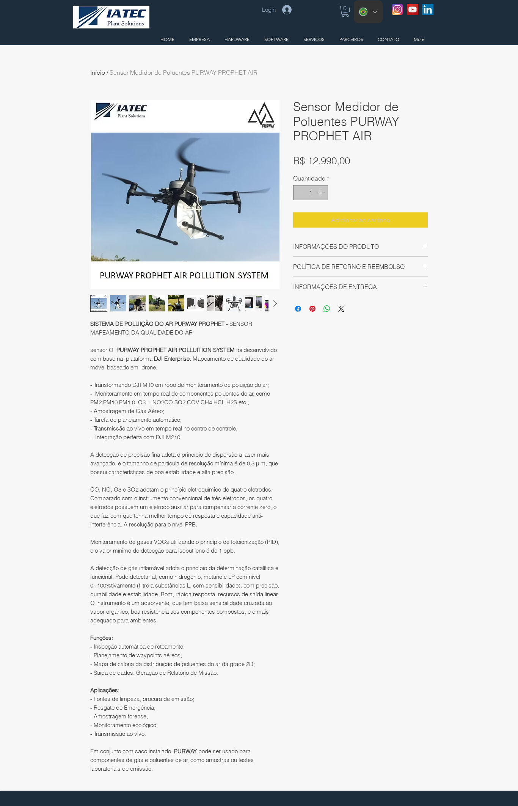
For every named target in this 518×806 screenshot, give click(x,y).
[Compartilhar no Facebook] (298, 308)
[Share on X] (341, 308)
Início (97, 72)
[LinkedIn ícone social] (427, 9)
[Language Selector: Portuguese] (368, 11)
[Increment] (321, 192)
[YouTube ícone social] (412, 9)
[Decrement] (299, 192)
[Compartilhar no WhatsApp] (326, 308)
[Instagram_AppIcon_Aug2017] (397, 9)
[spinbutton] (310, 192)
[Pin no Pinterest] (312, 308)
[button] (345, 11)
